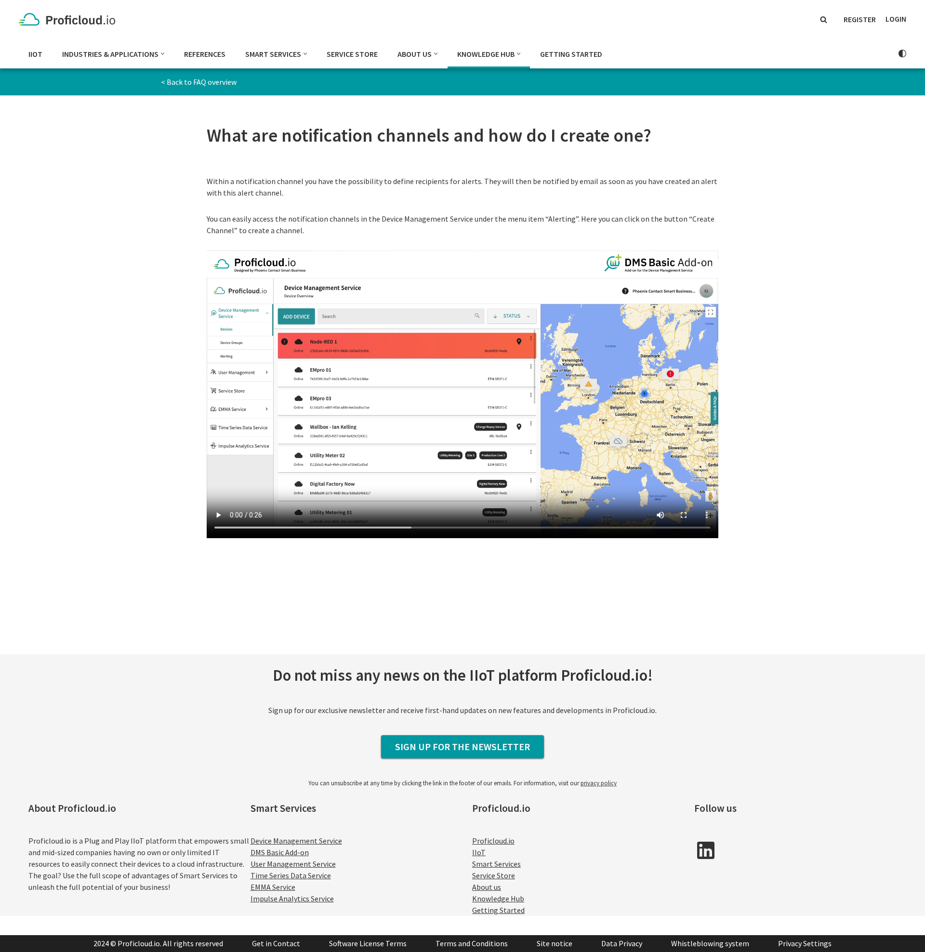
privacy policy (599, 783)
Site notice (554, 943)
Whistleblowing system (710, 943)
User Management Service (293, 864)
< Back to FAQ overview (199, 82)
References (204, 54)
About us (486, 887)
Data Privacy (621, 943)
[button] (162, 53)
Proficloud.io (493, 841)
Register (860, 19)
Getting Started (571, 54)
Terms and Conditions (472, 943)
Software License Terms (368, 943)
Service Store (352, 54)
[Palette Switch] (902, 53)
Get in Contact (276, 943)
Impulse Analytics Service (292, 898)
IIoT (35, 54)
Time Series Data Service (291, 875)
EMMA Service (273, 887)
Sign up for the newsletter (462, 746)
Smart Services (496, 864)
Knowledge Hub (498, 898)
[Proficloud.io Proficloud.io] (69, 19)
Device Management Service (296, 841)
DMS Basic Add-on (280, 852)
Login (895, 19)
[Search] (823, 19)
